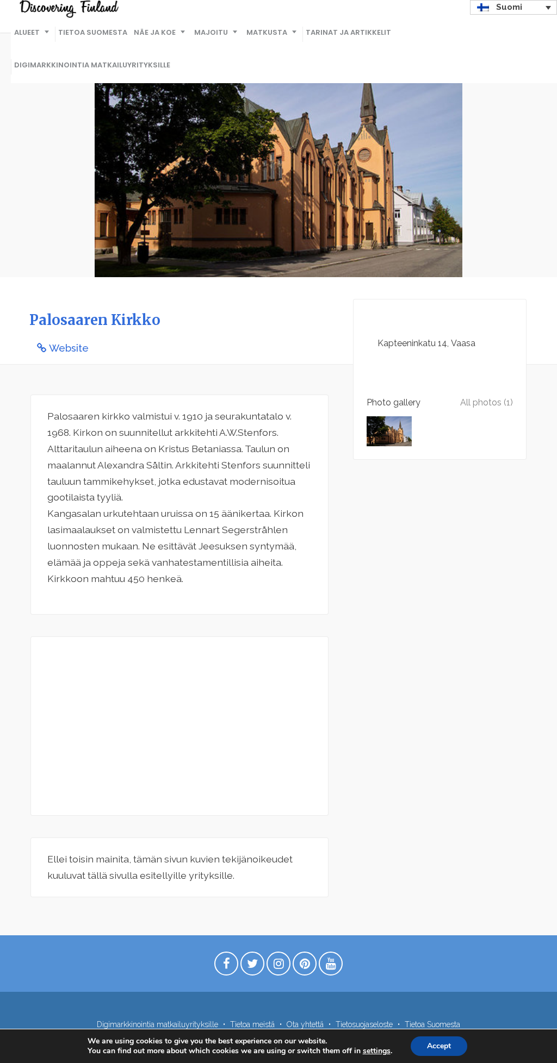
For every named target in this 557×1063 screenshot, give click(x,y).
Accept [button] (439, 1046)
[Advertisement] (179, 726)
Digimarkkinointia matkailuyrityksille (92, 65)
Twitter (252, 966)
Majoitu (211, 32)
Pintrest (304, 966)
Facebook (226, 966)
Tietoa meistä (252, 1024)
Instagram (278, 966)
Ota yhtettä (305, 1024)
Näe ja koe (155, 32)
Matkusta (266, 32)
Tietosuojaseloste (364, 1024)
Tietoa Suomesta (92, 32)
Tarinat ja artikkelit (348, 32)
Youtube (331, 966)
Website (69, 348)
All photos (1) (486, 402)
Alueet (27, 32)
